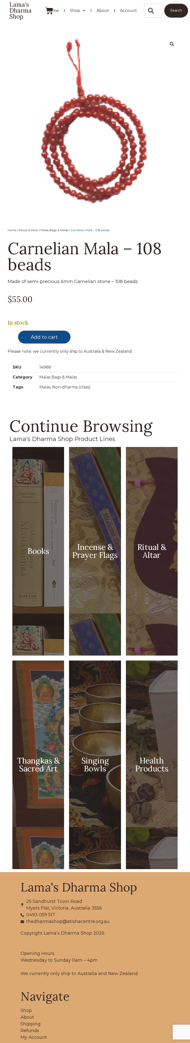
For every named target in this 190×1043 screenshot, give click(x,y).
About (102, 10)
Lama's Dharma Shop (20, 10)
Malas (44, 387)
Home (53, 10)
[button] (171, 44)
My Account (34, 1037)
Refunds (30, 1030)
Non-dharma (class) (71, 387)
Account (128, 10)
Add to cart (44, 337)
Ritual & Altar (28, 230)
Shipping (31, 1024)
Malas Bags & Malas (54, 230)
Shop (75, 10)
